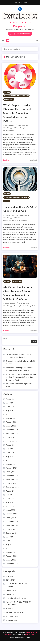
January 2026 (11, 426)
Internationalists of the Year (16, 598)
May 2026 (9, 410)
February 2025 (11, 468)
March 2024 (10, 510)
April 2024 (9, 506)
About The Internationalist (17, 637)
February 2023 (11, 556)
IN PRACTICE (11, 590)
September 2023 (12, 533)
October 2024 (11, 483)
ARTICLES (7, 92)
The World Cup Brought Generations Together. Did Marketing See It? (19, 369)
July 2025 (9, 449)
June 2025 (10, 453)
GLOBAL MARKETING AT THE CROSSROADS (16, 96)
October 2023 (11, 529)
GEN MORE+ (10, 580)
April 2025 (9, 460)
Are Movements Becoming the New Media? (19, 385)
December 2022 (12, 564)
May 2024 (9, 502)
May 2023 (9, 544)
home (28, 637)
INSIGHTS (10, 594)
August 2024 (10, 491)
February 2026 (11, 422)
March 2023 (10, 552)
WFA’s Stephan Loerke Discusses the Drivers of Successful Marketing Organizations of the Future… (17, 113)
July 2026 (9, 403)
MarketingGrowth (8, 130)
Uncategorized (11, 620)
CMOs (15, 128)
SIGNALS (6, 201)
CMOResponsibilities (9, 220)
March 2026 (10, 418)
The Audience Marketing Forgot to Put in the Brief (21, 362)
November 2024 (12, 479)
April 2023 (9, 548)
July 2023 (9, 537)
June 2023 (10, 541)
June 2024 (10, 499)
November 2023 (12, 525)
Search (5, 339)
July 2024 (9, 495)
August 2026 (10, 399)
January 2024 (11, 518)
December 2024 (12, 476)
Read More (6, 160)
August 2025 (10, 445)
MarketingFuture (23, 128)
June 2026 (10, 407)
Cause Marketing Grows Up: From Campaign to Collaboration (18, 355)
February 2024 (11, 514)
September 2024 (12, 487)
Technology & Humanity (15, 612)
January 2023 (11, 560)
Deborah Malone (23, 125)
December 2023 (12, 522)
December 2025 (12, 430)
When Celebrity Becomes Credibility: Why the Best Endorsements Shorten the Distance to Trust (21, 377)
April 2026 (9, 414)
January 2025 (11, 472)
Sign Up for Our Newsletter (21, 34)
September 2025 (12, 441)
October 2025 (11, 437)
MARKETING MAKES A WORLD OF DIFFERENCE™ (18, 603)
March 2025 (10, 464)
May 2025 (9, 456)
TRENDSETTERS (8, 99)
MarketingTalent (30, 306)
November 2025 (12, 433)
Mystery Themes (29, 634)
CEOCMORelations (19, 218)
